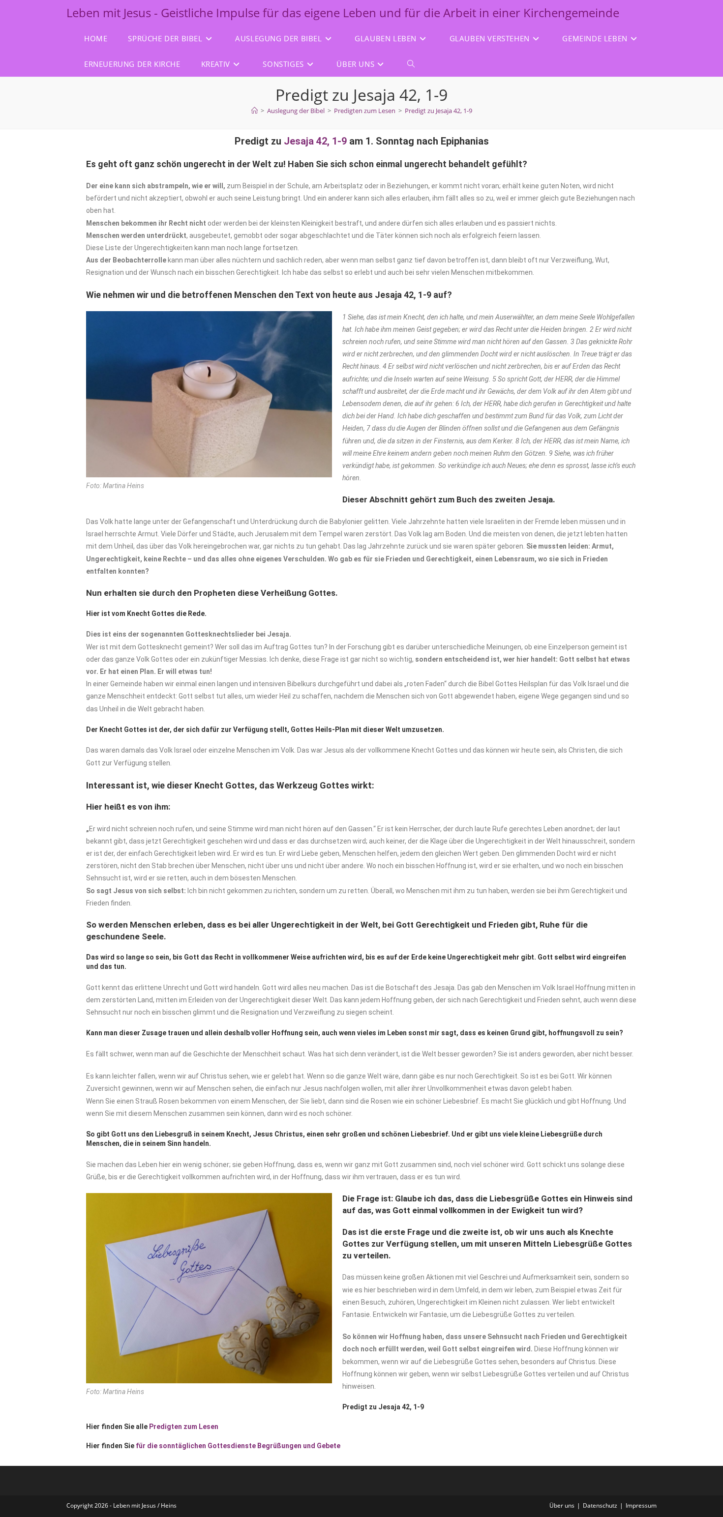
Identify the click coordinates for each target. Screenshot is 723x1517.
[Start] (254, 110)
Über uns (561, 1505)
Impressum (641, 1505)
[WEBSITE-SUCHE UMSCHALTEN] (411, 64)
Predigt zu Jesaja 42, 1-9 (438, 110)
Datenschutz (600, 1505)
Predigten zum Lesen (183, 1426)
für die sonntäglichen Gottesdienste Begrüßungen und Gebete (238, 1446)
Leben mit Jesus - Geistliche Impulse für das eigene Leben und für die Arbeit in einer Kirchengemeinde (342, 12)
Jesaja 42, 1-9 (315, 141)
